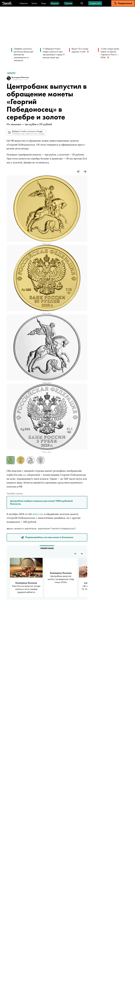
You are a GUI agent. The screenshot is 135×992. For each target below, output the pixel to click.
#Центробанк (31, 528)
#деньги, (11, 528)
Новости (24, 3)
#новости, (20, 528)
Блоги (34, 3)
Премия (68, 3)
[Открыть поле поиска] (82, 3)
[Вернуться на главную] (7, 3)
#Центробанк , (45, 528)
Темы (43, 3)
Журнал (55, 3)
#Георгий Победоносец (63, 528)
